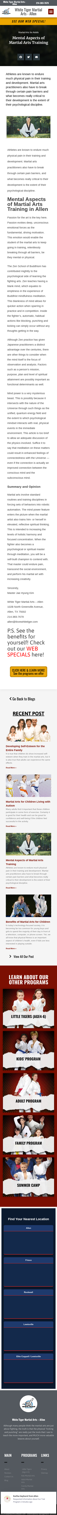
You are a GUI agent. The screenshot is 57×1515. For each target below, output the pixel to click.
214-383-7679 (42, 3)
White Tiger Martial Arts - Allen (28, 11)
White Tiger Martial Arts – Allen (28, 1419)
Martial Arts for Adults (28, 32)
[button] (51, 11)
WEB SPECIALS (22, 651)
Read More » (11, 768)
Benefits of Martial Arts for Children (28, 921)
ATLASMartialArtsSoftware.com (13, 1514)
